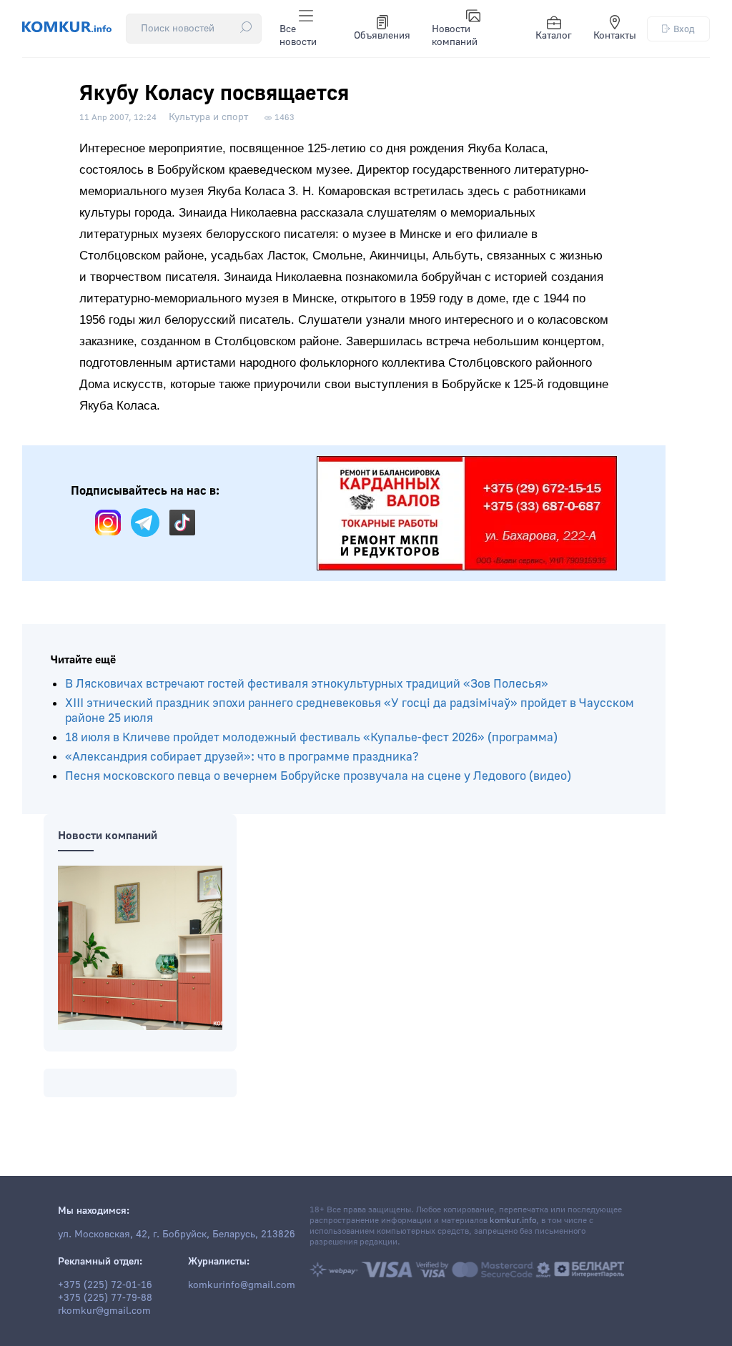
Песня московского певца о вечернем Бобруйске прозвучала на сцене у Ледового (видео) (318, 775)
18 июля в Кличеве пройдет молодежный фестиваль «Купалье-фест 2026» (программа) (311, 737)
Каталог (553, 35)
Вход (684, 29)
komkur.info (513, 1220)
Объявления (382, 35)
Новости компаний (455, 36)
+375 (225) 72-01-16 (105, 1285)
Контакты (614, 35)
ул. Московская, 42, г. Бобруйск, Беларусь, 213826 (176, 1234)
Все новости (298, 36)
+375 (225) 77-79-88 (105, 1298)
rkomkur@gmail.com (104, 1311)
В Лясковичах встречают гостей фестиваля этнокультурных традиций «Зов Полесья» (306, 683)
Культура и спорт (208, 117)
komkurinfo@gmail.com (241, 1285)
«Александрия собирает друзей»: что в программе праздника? (242, 756)
